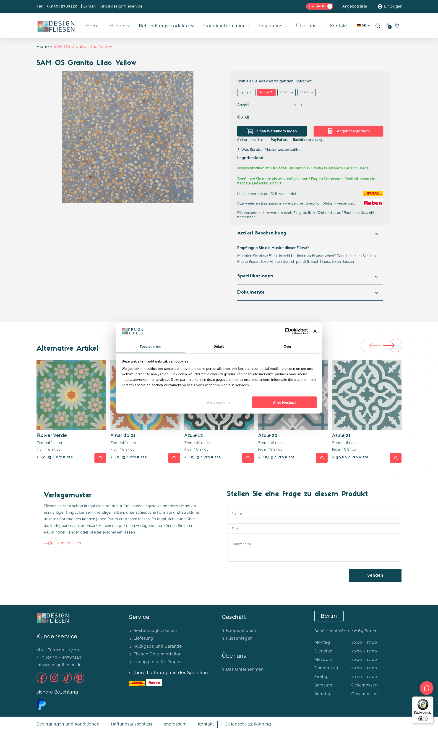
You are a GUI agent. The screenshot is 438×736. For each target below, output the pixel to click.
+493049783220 (62, 6)
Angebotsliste (354, 6)
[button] (119, 25)
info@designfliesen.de (121, 6)
